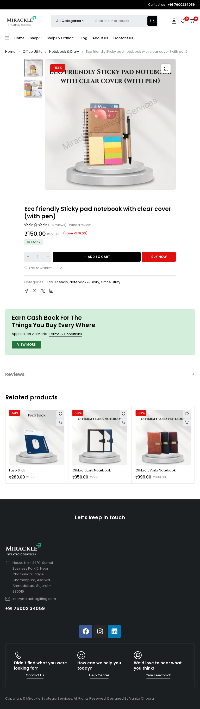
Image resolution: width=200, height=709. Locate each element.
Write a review (80, 225)
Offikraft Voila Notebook (155, 470)
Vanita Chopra (141, 698)
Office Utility (32, 51)
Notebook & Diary (64, 51)
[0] (192, 21)
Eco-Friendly (57, 282)
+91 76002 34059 (25, 608)
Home (10, 51)
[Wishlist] (183, 20)
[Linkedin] (114, 631)
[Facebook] (85, 631)
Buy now (159, 257)
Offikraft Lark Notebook (91, 470)
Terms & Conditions (65, 334)
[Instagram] (100, 631)
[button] (166, 68)
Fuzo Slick (17, 470)
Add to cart (99, 257)
